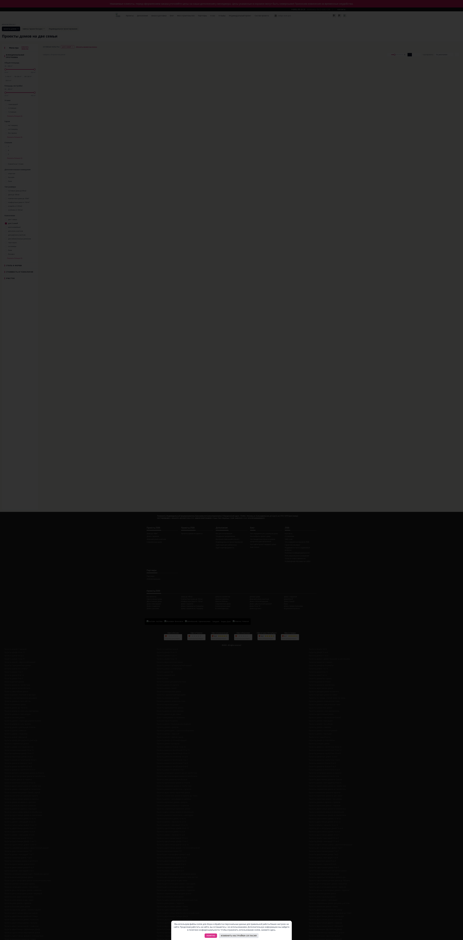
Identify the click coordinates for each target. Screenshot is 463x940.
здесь (272, 930)
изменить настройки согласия (239, 935)
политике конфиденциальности (204, 930)
